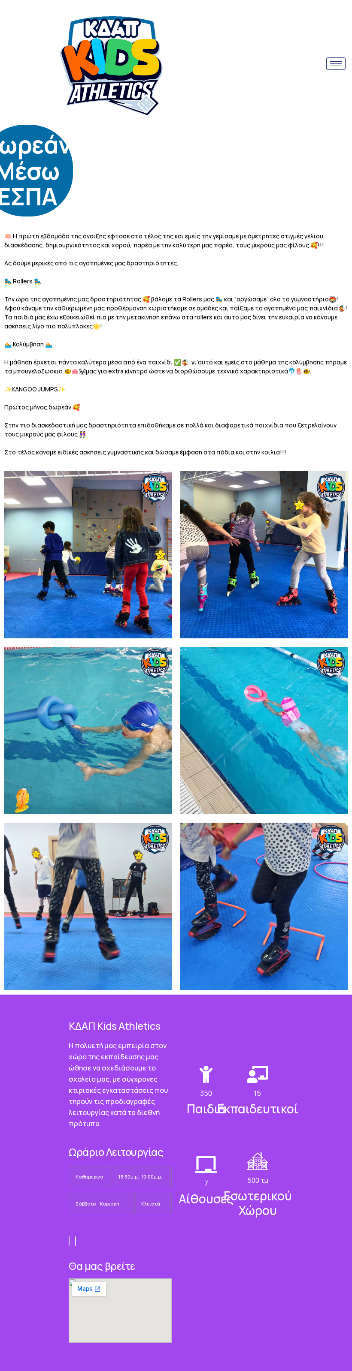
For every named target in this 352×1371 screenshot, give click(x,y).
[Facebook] (69, 1241)
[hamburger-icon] (336, 63)
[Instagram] (75, 1241)
